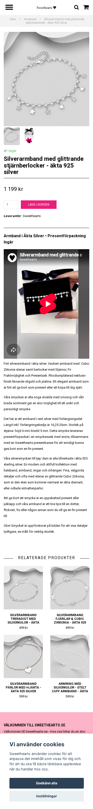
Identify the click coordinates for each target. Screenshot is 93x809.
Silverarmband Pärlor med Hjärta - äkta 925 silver (23, 687)
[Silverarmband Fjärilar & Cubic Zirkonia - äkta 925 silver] (70, 587)
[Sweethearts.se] (46, 7)
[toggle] (11, 7)
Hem (14, 19)
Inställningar (46, 796)
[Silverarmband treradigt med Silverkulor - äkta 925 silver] (23, 587)
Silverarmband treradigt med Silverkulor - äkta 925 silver (23, 620)
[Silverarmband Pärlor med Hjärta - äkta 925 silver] (23, 656)
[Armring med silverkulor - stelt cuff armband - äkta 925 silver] (70, 656)
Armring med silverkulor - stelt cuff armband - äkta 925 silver (70, 689)
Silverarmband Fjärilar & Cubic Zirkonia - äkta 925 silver (70, 620)
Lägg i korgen (38, 204)
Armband (32, 19)
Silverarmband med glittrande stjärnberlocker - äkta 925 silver (54, 20)
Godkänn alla (46, 783)
